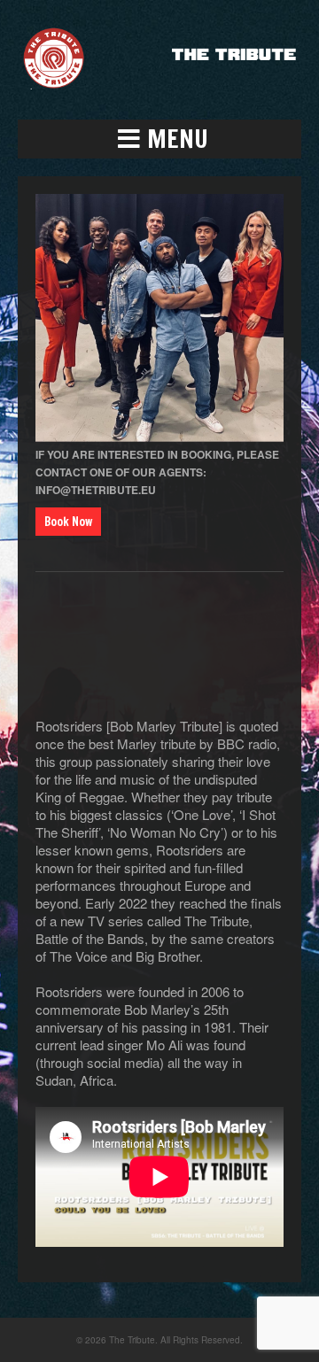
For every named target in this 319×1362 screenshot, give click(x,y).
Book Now (68, 522)
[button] (159, 139)
